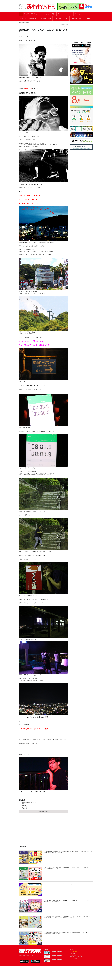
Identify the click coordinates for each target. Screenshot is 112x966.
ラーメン (70, 14)
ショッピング (23, 18)
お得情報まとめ (32, 18)
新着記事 (26, 14)
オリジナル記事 (42, 18)
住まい (49, 18)
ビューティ (87, 14)
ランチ (64, 14)
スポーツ (66, 18)
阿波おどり (82, 18)
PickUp (88, 18)
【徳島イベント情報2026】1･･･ (58, 951)
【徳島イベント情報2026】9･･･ (58, 955)
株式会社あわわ (73, 951)
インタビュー (74, 18)
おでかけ (48, 14)
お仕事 (55, 18)
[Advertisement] (43, 828)
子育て (53, 14)
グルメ (59, 14)
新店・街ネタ (34, 14)
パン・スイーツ (78, 14)
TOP (21, 14)
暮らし (60, 18)
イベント (41, 14)
